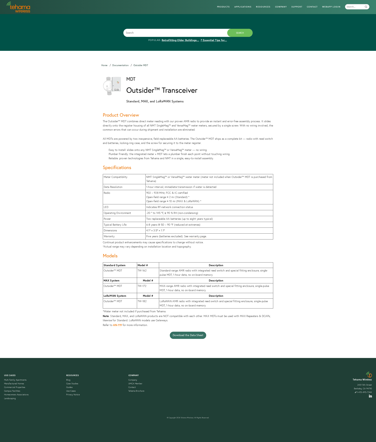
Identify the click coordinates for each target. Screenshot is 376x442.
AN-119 (117, 325)
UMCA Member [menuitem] (135, 383)
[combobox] (175, 33)
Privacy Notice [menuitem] (73, 394)
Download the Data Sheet (188, 335)
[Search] (366, 7)
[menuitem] (357, 7)
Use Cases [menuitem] (10, 375)
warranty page (197, 236)
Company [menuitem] (281, 6)
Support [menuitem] (296, 6)
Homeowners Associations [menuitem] (16, 394)
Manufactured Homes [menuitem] (14, 383)
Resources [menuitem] (263, 6)
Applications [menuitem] (242, 6)
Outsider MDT (141, 65)
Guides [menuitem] (69, 387)
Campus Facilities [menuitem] (12, 391)
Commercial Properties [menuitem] (14, 387)
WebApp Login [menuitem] (331, 6)
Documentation (120, 65)
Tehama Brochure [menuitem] (136, 391)
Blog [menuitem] (68, 380)
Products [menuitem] (223, 6)
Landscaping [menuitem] (10, 398)
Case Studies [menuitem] (72, 383)
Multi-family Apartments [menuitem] (15, 380)
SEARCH (240, 32)
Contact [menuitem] (312, 6)
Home (104, 65)
